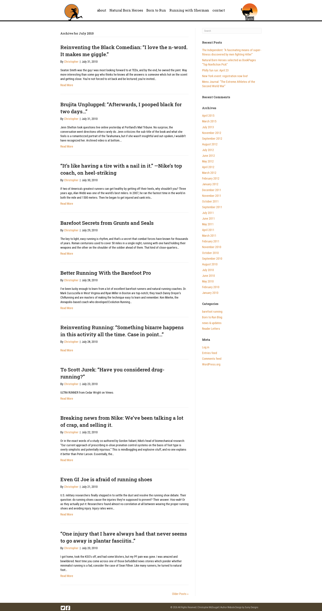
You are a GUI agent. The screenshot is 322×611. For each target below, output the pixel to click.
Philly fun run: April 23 (215, 70)
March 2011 (209, 235)
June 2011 (208, 218)
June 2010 (208, 275)
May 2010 (208, 281)
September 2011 (212, 207)
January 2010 (210, 293)
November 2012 (211, 133)
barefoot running (212, 311)
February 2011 (210, 241)
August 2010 (210, 264)
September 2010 (212, 258)
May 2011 (208, 224)
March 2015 (209, 121)
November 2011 (211, 195)
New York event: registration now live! (225, 76)
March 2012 (209, 172)
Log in (205, 347)
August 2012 (210, 144)
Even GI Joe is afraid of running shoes (106, 479)
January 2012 (210, 184)
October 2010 (210, 253)
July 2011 (208, 213)
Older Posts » (180, 594)
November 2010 (211, 247)
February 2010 (210, 287)
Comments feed (211, 358)
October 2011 (210, 201)
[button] (62, 607)
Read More (66, 85)
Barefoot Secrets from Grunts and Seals (107, 223)
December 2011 (211, 190)
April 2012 (208, 167)
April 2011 (208, 230)
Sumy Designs (251, 607)
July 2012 (208, 150)
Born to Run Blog (212, 317)
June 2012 (208, 155)
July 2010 (208, 270)
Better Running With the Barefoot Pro (105, 273)
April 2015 (208, 115)
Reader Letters (211, 328)
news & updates (212, 323)
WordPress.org (211, 364)
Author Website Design (231, 607)
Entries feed (209, 353)
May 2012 (208, 161)
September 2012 (212, 138)
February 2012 (210, 178)
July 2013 (208, 127)
